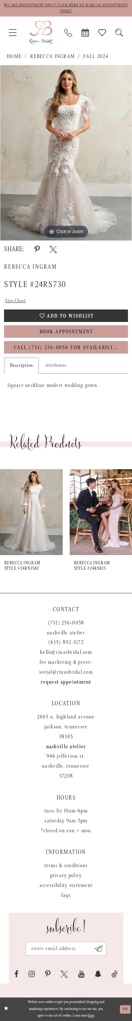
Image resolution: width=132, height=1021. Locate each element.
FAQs (66, 895)
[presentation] (39, 512)
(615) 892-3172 (66, 642)
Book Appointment (67, 332)
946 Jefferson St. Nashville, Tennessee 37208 (66, 766)
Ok (125, 1009)
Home (14, 56)
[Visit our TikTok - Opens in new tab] (114, 974)
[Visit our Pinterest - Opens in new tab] (47, 974)
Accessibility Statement (66, 885)
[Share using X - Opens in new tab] (53, 249)
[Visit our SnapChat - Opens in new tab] (98, 974)
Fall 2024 (95, 56)
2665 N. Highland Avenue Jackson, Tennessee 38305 (66, 727)
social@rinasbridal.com (66, 672)
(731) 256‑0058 (66, 623)
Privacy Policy (66, 875)
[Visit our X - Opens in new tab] (64, 974)
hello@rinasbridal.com (66, 652)
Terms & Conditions (66, 865)
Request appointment (66, 682)
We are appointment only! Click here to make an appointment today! (66, 8)
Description (21, 365)
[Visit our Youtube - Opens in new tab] (81, 974)
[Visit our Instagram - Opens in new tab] (32, 974)
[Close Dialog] (6, 1009)
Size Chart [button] (15, 301)
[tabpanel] (66, 152)
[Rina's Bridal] (41, 32)
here (91, 1015)
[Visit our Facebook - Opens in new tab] (16, 974)
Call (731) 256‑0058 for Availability (67, 348)
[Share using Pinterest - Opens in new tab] (37, 249)
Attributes (55, 365)
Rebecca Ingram (52, 56)
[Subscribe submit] (98, 949)
